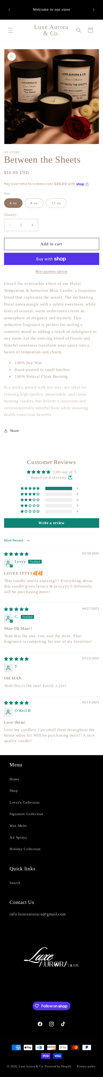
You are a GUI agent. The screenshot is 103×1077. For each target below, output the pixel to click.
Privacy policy (86, 1066)
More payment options (51, 271)
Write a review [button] (51, 523)
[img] (16, 554)
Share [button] (14, 430)
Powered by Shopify (58, 1066)
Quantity (10, 215)
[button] (10, 30)
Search (15, 883)
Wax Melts (18, 826)
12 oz (56, 203)
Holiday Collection (25, 849)
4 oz (13, 203)
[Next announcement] (94, 9)
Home (14, 779)
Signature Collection (26, 814)
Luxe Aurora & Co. (31, 1066)
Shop (14, 790)
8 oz (34, 203)
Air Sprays (18, 837)
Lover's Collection (25, 802)
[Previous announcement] (9, 9)
